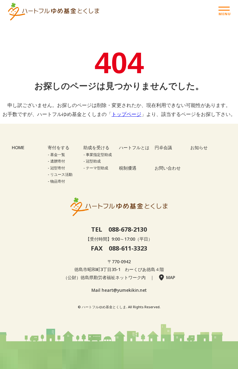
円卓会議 (163, 147)
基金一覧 (57, 154)
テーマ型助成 (97, 168)
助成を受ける (96, 147)
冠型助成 (93, 161)
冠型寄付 (57, 168)
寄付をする (58, 147)
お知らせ (199, 147)
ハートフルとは (134, 147)
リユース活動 (61, 174)
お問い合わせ (168, 168)
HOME (18, 147)
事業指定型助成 (99, 154)
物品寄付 (57, 181)
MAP (170, 277)
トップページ (126, 114)
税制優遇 (127, 168)
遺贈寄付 (57, 161)
